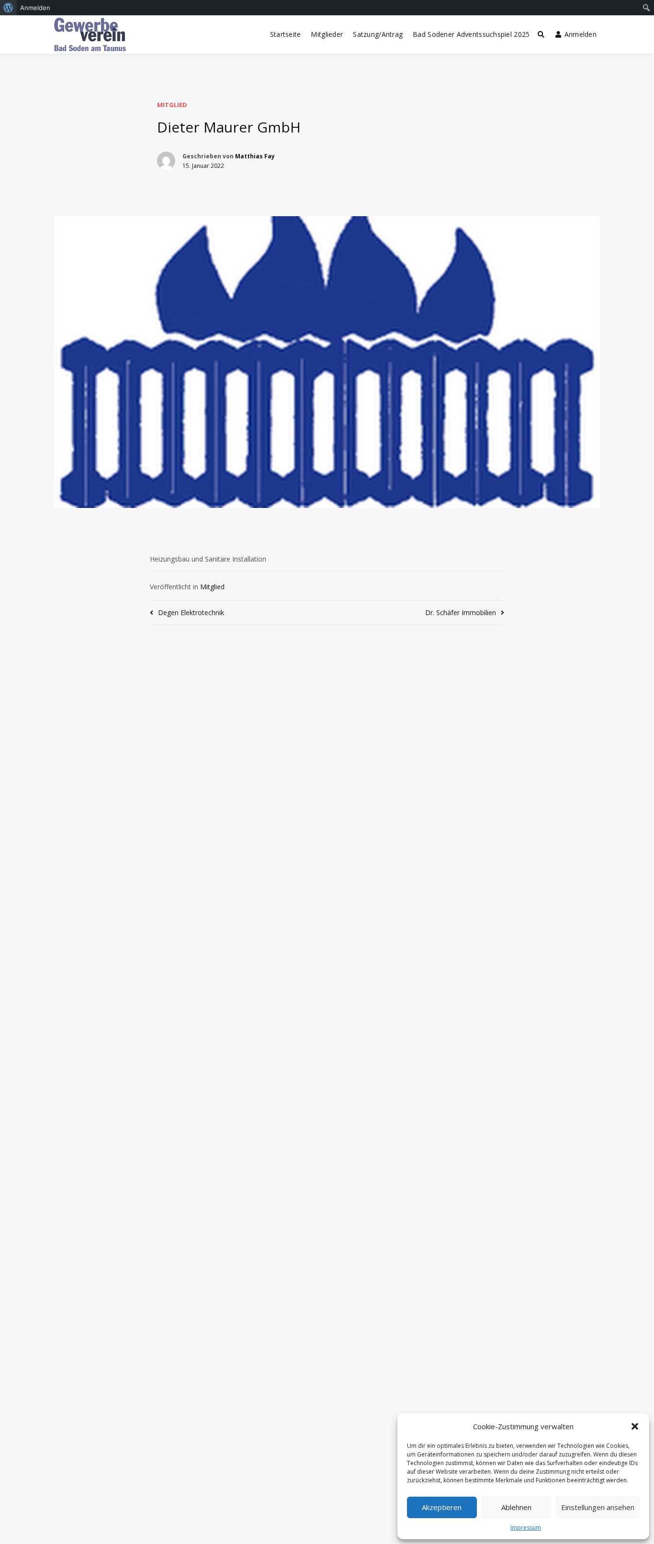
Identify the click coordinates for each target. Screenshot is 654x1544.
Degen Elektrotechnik (191, 612)
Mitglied (172, 104)
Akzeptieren (442, 1507)
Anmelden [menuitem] (35, 7)
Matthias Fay (255, 156)
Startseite (285, 34)
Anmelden (580, 34)
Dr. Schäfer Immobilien (460, 612)
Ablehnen (516, 1507)
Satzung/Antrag (378, 34)
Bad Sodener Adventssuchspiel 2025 (471, 34)
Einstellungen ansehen (597, 1507)
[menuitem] (8, 7)
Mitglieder (327, 34)
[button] (635, 1426)
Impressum (525, 1527)
